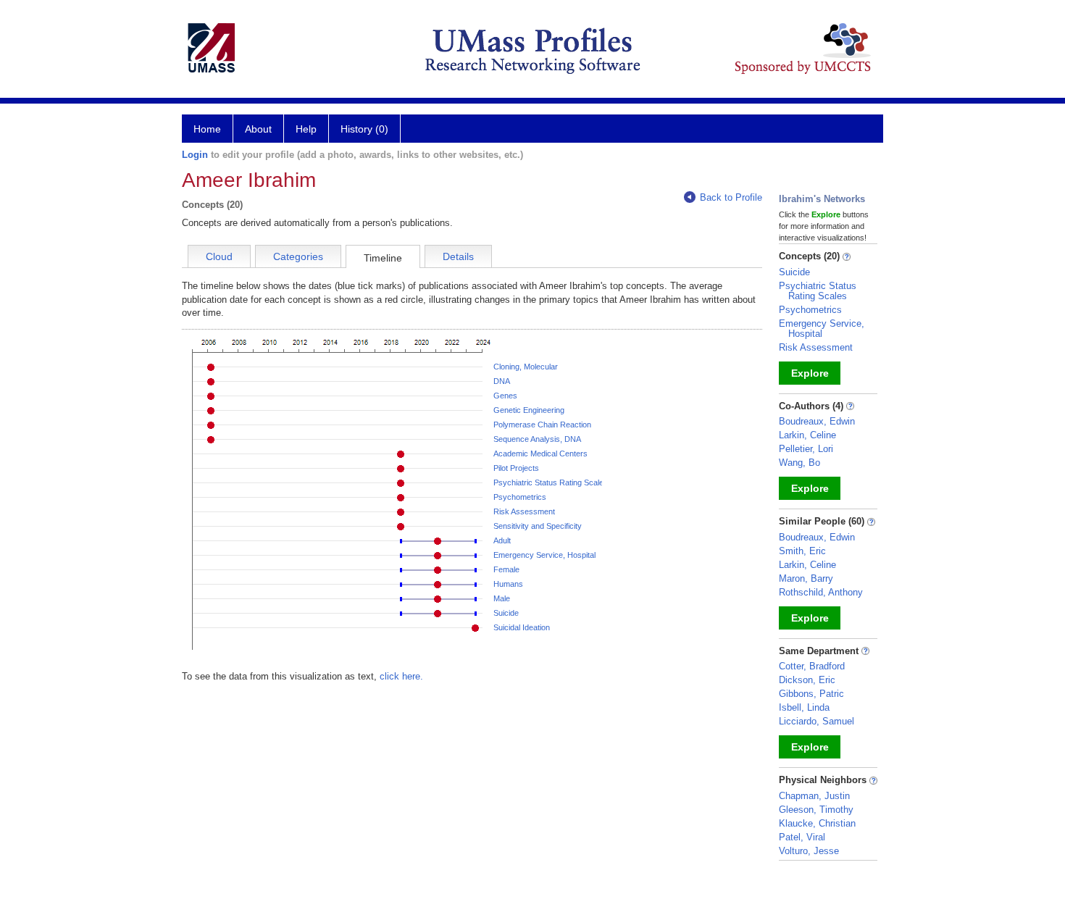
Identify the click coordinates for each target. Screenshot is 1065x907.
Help (306, 129)
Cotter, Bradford (812, 666)
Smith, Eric (802, 551)
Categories (298, 256)
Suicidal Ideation (521, 627)
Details (458, 256)
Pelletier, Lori (806, 448)
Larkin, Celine (807, 435)
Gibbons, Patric (811, 693)
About (258, 129)
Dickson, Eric (807, 679)
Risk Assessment (524, 511)
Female (506, 569)
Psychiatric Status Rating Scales (550, 482)
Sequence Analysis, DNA (537, 439)
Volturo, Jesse (809, 850)
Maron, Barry (806, 578)
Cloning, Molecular (525, 366)
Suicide (506, 613)
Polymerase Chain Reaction (542, 424)
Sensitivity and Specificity (537, 526)
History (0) (364, 129)
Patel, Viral (802, 837)
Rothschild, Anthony (821, 592)
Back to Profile (731, 197)
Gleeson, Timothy (816, 809)
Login (195, 154)
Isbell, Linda (804, 707)
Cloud (219, 256)
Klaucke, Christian (817, 823)
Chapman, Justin (814, 795)
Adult (502, 540)
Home (207, 129)
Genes (505, 395)
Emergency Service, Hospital (544, 555)
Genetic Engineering (528, 410)
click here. (401, 676)
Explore (810, 373)
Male (501, 598)
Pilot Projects (516, 468)
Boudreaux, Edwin (817, 421)
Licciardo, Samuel (816, 721)
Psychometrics (519, 497)
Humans (508, 584)
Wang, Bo (799, 462)
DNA (501, 381)
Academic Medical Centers (540, 453)
